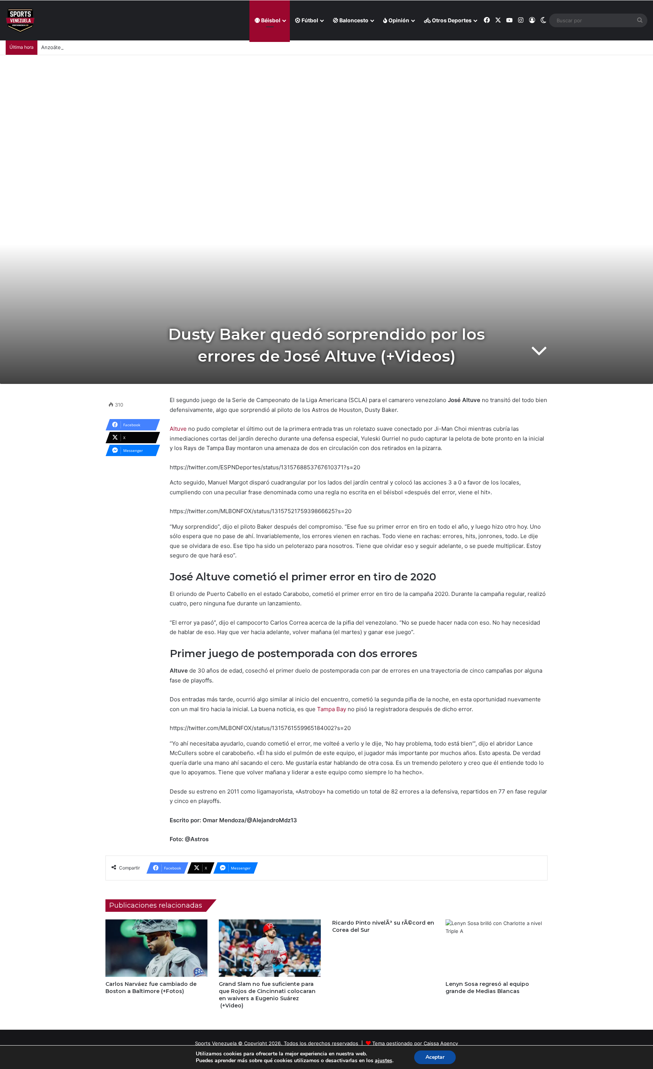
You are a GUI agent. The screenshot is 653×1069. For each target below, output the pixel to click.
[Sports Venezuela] (20, 20)
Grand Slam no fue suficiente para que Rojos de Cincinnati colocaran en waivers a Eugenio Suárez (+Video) (267, 995)
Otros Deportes (451, 20)
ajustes (383, 1060)
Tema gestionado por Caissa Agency (415, 1043)
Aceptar (435, 1057)
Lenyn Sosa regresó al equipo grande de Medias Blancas (487, 988)
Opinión (398, 20)
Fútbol (309, 20)
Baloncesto (353, 20)
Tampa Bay (331, 709)
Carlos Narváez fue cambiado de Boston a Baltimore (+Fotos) (151, 988)
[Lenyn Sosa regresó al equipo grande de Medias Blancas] (497, 948)
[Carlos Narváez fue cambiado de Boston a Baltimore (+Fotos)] (156, 948)
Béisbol (270, 20)
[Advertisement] (326, 112)
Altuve (179, 428)
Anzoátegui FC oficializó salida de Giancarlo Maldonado (106, 47)
